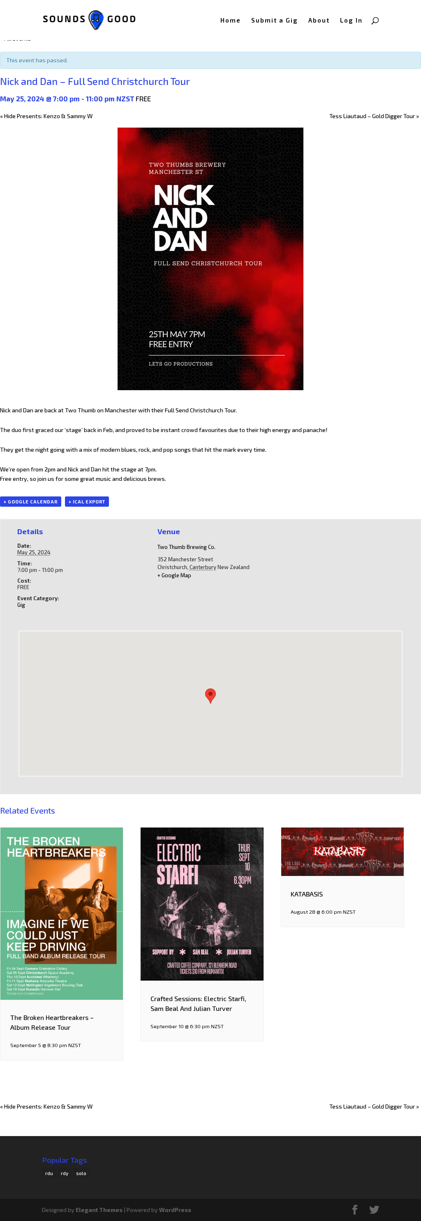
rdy (64, 1173)
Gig (21, 604)
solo (81, 1173)
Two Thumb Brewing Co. (186, 547)
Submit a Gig (274, 20)
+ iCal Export (87, 501)
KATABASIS (307, 894)
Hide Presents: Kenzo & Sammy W (46, 115)
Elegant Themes (99, 1209)
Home (230, 20)
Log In (351, 20)
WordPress (175, 1209)
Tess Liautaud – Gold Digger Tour (374, 115)
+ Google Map (174, 575)
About (319, 20)
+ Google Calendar (31, 501)
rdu (49, 1173)
